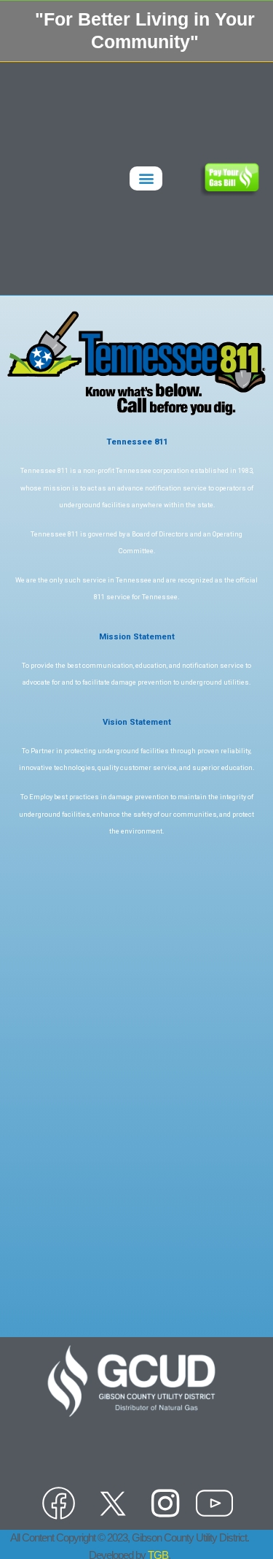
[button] (146, 178)
